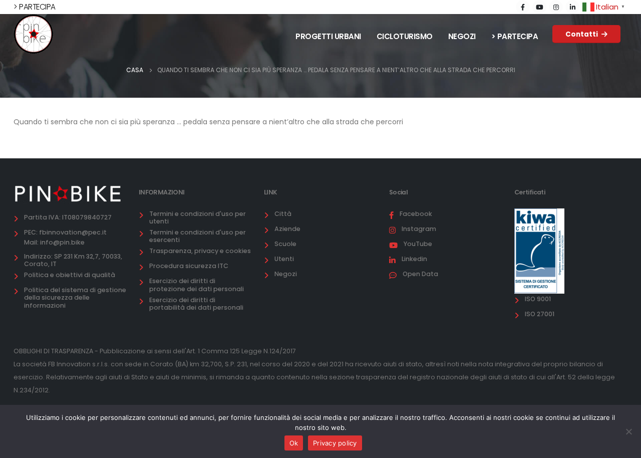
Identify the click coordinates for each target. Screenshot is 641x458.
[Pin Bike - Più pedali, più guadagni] (34, 34)
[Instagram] (556, 7)
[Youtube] (539, 7)
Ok (293, 443)
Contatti (582, 34)
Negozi (462, 36)
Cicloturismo (405, 36)
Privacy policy (335, 443)
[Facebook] (523, 7)
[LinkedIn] (572, 7)
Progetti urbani (328, 36)
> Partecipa (514, 36)
